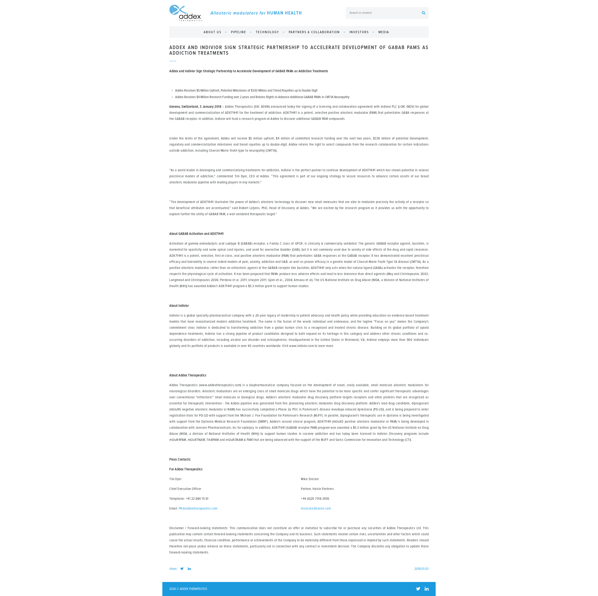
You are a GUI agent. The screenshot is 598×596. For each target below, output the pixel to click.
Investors (359, 32)
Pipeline (238, 32)
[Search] (423, 13)
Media (383, 32)
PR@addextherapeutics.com (198, 508)
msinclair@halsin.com (316, 508)
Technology (267, 32)
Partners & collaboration (314, 32)
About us (212, 32)
